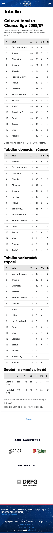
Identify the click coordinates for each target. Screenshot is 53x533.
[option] (27, 480)
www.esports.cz (26, 524)
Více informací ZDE (9, 514)
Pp (48, 41)
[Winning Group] (15, 451)
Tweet (29, 419)
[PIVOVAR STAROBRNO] (39, 451)
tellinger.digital (34, 530)
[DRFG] (27, 483)
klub (14, 41)
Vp (42, 41)
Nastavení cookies (26, 527)
